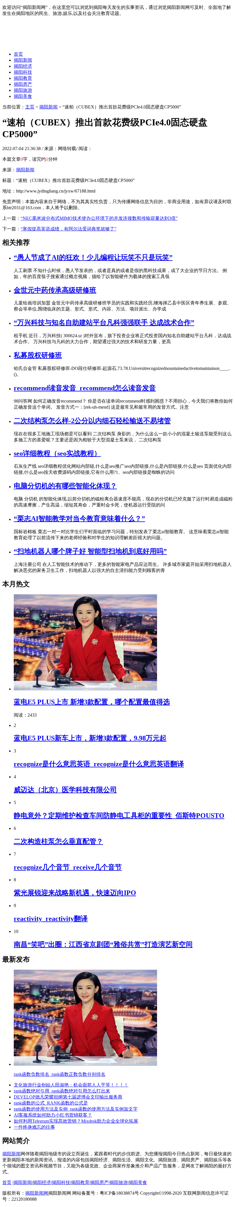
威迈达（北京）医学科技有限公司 (65, 789)
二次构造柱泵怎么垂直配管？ (58, 841)
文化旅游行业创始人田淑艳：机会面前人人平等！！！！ (71, 1084)
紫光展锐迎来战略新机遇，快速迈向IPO (75, 892)
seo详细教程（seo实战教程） (57, 453)
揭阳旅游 (23, 90)
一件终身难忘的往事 (34, 1127)
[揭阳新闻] (45, 44)
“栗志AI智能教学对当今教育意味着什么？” (79, 518)
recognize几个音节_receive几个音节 (68, 867)
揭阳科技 (23, 72)
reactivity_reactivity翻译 (51, 918)
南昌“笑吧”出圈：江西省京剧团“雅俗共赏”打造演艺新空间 (103, 944)
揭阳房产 (23, 84)
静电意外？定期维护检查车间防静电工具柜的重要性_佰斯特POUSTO (119, 815)
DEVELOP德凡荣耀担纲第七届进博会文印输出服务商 (68, 1097)
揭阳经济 (23, 66)
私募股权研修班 (38, 355)
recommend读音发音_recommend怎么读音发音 (85, 388)
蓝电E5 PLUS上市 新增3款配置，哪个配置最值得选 (92, 702)
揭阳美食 (23, 96)
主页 (29, 106)
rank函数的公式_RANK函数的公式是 (51, 1103)
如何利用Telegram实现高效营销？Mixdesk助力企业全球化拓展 (76, 1121)
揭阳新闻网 (36, 1193)
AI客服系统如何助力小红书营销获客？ (53, 1115)
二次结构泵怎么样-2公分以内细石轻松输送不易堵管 (92, 420)
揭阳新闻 (23, 60)
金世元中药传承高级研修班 (55, 290)
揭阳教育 (23, 78)
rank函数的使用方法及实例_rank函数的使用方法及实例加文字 (76, 1109)
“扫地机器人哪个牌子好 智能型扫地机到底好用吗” (90, 551)
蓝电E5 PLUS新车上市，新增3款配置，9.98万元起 (90, 738)
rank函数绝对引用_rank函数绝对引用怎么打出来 (62, 1090)
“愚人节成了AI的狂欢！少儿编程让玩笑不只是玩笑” (93, 257)
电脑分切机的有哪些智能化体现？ (65, 486)
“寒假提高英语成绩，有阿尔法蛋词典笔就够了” (68, 228)
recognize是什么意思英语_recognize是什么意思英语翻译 (99, 764)
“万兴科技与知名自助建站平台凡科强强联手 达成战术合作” (104, 322)
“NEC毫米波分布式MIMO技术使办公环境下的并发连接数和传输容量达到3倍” (99, 218)
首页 (18, 54)
